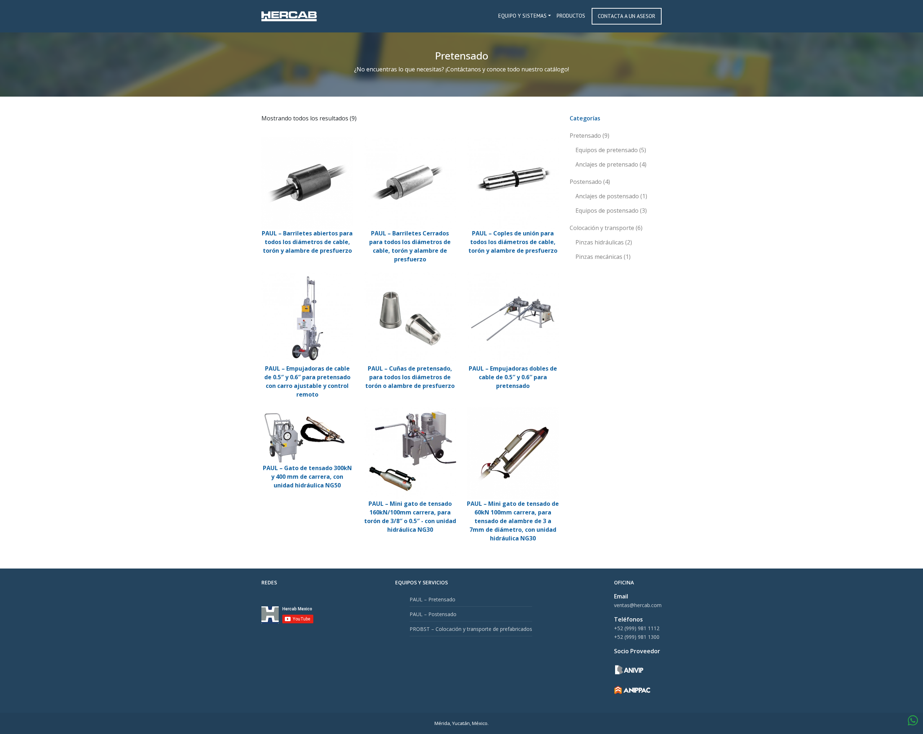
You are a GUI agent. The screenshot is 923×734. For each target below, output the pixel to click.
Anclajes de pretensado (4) (610, 164)
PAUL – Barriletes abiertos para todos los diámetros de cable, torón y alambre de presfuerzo (307, 242)
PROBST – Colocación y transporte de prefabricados (471, 628)
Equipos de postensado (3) (611, 211)
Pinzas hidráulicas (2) (603, 242)
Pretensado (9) (589, 136)
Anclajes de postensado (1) (611, 196)
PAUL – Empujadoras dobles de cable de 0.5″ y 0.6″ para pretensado (513, 377)
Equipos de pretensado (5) (610, 150)
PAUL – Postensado (433, 614)
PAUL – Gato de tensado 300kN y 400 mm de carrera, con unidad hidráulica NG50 (307, 476)
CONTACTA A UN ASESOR (626, 16)
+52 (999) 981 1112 (636, 628)
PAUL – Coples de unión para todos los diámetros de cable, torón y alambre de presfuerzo (512, 242)
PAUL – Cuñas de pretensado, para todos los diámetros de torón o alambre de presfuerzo (410, 377)
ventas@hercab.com (638, 605)
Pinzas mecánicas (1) (603, 257)
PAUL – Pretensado (432, 599)
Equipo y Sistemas (522, 15)
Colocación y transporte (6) (606, 228)
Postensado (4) (590, 182)
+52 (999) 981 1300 (636, 636)
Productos (571, 15)
